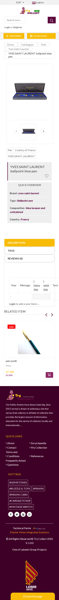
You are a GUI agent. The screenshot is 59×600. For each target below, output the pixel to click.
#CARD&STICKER (19, 500)
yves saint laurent (28, 193)
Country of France (25, 150)
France (24, 219)
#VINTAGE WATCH (21, 506)
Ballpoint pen (25, 200)
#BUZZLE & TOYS (19, 488)
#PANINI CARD (18, 494)
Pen (10, 150)
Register (17, 27)
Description (16, 242)
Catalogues (40, 36)
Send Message (34, 596)
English (39, 2)
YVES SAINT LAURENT (21, 156)
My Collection (39, 447)
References (37, 456)
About (10, 443)
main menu (15, 36)
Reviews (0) (15, 258)
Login (7, 27)
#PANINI (38, 488)
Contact (11, 447)
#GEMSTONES (18, 482)
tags (11, 250)
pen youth (11, 360)
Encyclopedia (38, 443)
